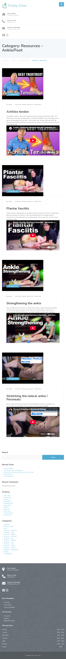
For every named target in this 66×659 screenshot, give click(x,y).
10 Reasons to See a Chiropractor (13, 470)
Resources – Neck (9, 544)
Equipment (7, 524)
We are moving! (8, 468)
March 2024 (7, 511)
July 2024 (6, 507)
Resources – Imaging (9, 540)
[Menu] (61, 4)
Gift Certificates (8, 474)
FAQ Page (6, 602)
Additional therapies (9, 621)
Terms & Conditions (9, 607)
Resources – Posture (9, 546)
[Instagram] (7, 36)
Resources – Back (9, 532)
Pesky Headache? (8, 476)
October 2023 (7, 515)
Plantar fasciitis (17, 208)
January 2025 (7, 501)
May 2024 (6, 509)
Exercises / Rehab (20, 104)
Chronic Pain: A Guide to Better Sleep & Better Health (19, 472)
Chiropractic (7, 616)
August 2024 (7, 505)
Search (5, 452)
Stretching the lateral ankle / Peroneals (27, 398)
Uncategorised (8, 553)
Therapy (6, 551)
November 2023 (8, 513)
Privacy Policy (7, 605)
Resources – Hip (8, 538)
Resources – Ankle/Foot (10, 530)
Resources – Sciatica (9, 548)
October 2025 (7, 497)
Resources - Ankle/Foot (34, 104)
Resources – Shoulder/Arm (11, 549)
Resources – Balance (9, 534)
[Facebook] (3, 36)
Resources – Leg (8, 542)
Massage (6, 618)
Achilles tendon (17, 112)
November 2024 (8, 503)
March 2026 (7, 495)
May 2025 (6, 499)
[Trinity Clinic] (15, 5)
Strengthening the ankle (23, 303)
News (5, 528)
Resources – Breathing (10, 536)
